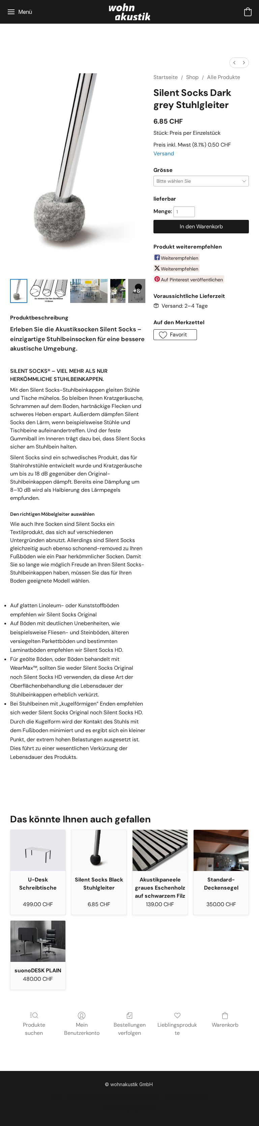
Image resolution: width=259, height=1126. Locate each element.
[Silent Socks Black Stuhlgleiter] (98, 850)
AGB (56, 1096)
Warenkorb (225, 1024)
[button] (129, 11)
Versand (163, 153)
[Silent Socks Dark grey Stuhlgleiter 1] (48, 291)
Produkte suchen (34, 1029)
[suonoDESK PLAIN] (37, 941)
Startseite (165, 77)
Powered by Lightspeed (129, 1108)
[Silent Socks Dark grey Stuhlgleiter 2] (89, 291)
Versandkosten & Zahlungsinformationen (113, 1096)
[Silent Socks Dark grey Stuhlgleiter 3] (117, 291)
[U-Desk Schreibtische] (37, 850)
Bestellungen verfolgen (130, 1029)
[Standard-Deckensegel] (221, 850)
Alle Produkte (223, 77)
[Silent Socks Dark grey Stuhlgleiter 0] (18, 291)
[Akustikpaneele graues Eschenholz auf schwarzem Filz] (160, 850)
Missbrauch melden (186, 1096)
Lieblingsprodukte (177, 1029)
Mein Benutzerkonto (81, 1029)
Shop (192, 77)
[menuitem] (234, 63)
